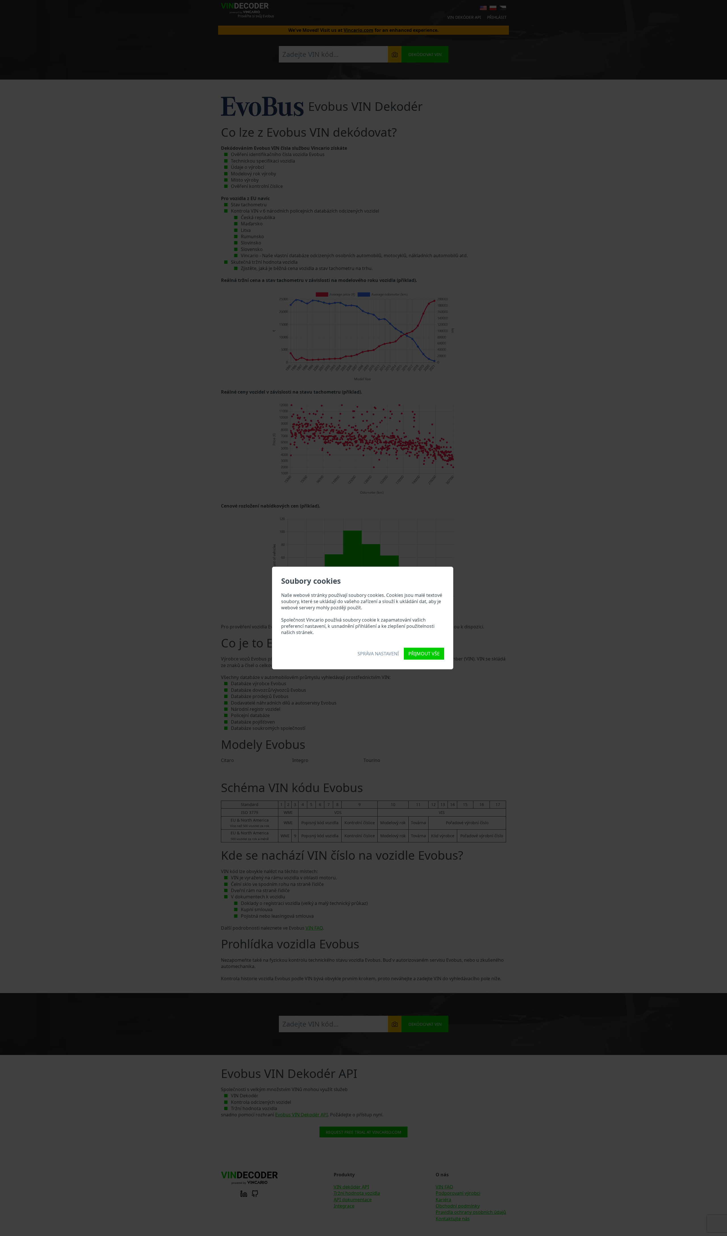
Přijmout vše (424, 654)
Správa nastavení (378, 654)
